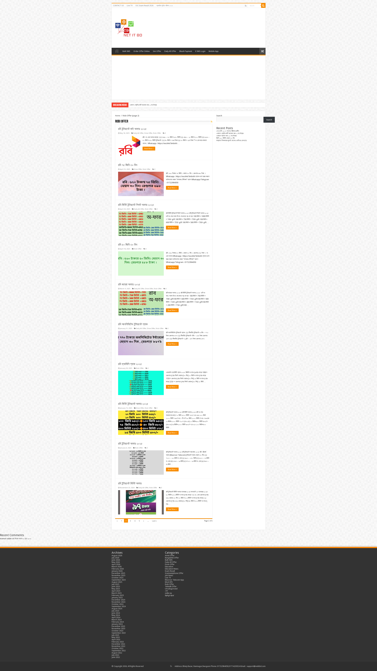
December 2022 (118, 644)
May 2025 (116, 589)
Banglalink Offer (172, 558)
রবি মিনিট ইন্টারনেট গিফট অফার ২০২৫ (136, 205)
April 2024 (116, 617)
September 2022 (119, 650)
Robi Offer (157, 133)
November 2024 (118, 602)
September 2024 (119, 606)
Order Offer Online (141, 51)
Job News (169, 575)
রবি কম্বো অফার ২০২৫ (129, 284)
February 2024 (118, 622)
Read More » (148, 149)
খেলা (166, 591)
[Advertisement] (189, 77)
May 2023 (116, 637)
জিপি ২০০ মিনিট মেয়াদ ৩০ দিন (225, 138)
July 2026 (115, 558)
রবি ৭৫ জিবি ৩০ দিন (127, 165)
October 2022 (117, 648)
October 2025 (117, 578)
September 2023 (119, 633)
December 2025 (118, 573)
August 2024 (117, 608)
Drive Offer (148, 133)
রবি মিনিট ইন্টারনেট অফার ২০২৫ (133, 404)
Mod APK (169, 582)
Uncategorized (171, 589)
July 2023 (115, 635)
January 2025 (117, 597)
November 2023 (118, 628)
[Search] (263, 5)
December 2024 (118, 600)
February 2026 (118, 569)
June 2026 (116, 560)
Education (169, 566)
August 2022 (117, 653)
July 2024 (115, 611)
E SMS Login (200, 51)
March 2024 (116, 620)
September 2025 (119, 580)
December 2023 (118, 626)
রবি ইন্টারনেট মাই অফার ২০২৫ (132, 129)
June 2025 (116, 586)
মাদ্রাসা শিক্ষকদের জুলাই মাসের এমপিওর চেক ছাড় (231, 140)
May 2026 (116, 562)
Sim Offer (157, 51)
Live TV (130, 6)
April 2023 (116, 639)
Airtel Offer (170, 555)
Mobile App (214, 51)
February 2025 (118, 595)
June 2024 (116, 613)
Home (117, 51)
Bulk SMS (126, 51)
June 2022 (116, 657)
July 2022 (115, 655)
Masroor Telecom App (174, 580)
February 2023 (118, 642)
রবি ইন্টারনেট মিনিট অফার (130, 483)
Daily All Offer (170, 51)
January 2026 (117, 571)
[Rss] (246, 6)
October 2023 (117, 631)
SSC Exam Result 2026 (144, 6)
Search (219, 116)
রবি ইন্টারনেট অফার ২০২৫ (130, 443)
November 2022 (118, 646)
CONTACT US (118, 6)
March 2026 (116, 566)
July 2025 (115, 584)
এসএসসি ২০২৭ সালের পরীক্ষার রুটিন (227, 131)
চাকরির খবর (168, 593)
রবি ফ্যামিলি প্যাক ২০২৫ (130, 364)
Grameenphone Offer (174, 573)
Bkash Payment (185, 51)
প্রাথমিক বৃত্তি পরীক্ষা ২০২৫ (164, 6)
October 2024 (117, 604)
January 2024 (117, 624)
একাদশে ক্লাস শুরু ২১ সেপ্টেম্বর (140, 105)
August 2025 (117, 582)
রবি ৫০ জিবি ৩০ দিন (127, 244)
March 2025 (116, 593)
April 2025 (116, 591)
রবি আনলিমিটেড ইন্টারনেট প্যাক (133, 324)
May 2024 (116, 615)
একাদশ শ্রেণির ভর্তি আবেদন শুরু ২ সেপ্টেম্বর (229, 133)
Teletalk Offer (171, 586)
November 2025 (118, 575)
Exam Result (170, 571)
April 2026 (116, 564)
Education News (171, 569)
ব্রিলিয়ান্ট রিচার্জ (169, 595)
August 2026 (117, 555)
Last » (154, 521)
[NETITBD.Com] (128, 27)
